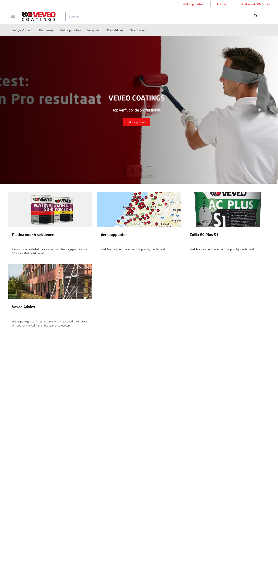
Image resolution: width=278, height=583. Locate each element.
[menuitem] (22, 30)
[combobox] (162, 16)
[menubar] (78, 30)
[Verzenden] (255, 16)
